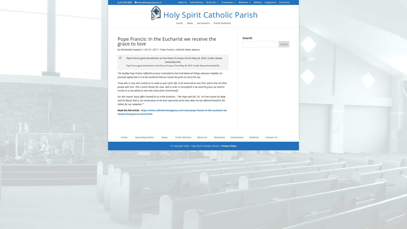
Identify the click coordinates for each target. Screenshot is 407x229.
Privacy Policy (228, 145)
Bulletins (258, 2)
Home (179, 23)
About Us (182, 2)
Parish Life (211, 2)
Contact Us (284, 2)
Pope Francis (167, 49)
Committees (227, 2)
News (190, 23)
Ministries (243, 2)
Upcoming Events (144, 137)
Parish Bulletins (222, 23)
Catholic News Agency (188, 49)
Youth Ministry (196, 2)
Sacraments (203, 23)
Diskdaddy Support (131, 49)
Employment (270, 2)
